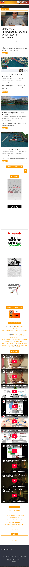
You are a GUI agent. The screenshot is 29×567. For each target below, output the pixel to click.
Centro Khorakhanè (14, 517)
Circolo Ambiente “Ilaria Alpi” (14, 520)
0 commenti (13, 40)
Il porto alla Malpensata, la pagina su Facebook (12, 75)
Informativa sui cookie (6, 549)
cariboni (6, 41)
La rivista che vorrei (14, 526)
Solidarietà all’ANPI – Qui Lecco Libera (11, 339)
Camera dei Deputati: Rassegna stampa (14, 515)
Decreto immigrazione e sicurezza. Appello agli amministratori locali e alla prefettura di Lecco (14, 330)
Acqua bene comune (14, 510)
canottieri (21, 40)
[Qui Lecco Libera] (14, 1)
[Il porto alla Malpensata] (14, 133)
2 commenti (13, 151)
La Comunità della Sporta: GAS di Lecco (14, 524)
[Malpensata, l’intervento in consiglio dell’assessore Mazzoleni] (14, 12)
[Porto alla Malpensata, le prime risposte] (14, 97)
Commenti (14, 540)
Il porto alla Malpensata (11, 149)
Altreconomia (14, 513)
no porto (9, 43)
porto (12, 43)
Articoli (14, 537)
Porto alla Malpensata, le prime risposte (13, 113)
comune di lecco (15, 41)
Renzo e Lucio (14, 529)
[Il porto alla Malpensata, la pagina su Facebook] (14, 58)
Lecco (20, 41)
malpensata (4, 43)
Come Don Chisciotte (14, 522)
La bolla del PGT (19, 326)
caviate (9, 41)
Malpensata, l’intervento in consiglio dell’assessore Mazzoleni (14, 33)
